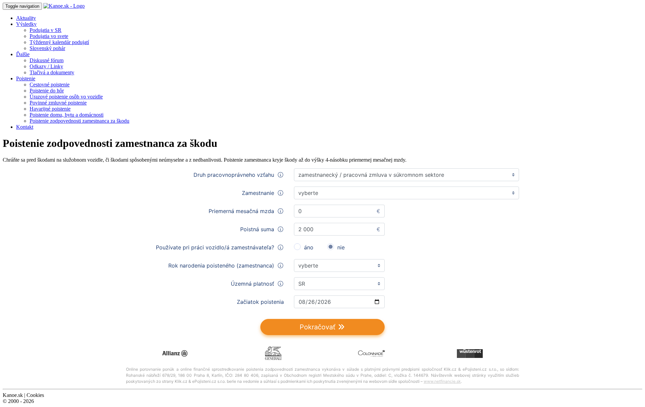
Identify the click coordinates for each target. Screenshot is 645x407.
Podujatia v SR (45, 30)
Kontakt (24, 127)
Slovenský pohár (47, 48)
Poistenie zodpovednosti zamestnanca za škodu (79, 121)
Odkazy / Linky (46, 66)
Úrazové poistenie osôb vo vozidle (66, 96)
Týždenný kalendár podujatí (59, 42)
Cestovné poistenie (50, 84)
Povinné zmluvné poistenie (58, 103)
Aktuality (26, 18)
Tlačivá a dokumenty (52, 72)
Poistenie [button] (25, 78)
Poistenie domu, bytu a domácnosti (66, 115)
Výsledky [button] (26, 24)
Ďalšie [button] (23, 54)
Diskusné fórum (46, 60)
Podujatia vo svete (49, 36)
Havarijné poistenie (50, 109)
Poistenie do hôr (47, 90)
